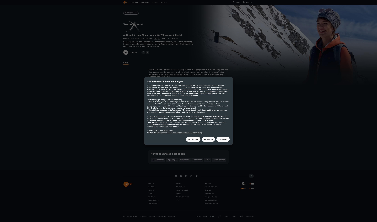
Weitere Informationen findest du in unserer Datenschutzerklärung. (175, 133)
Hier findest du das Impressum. (160, 131)
